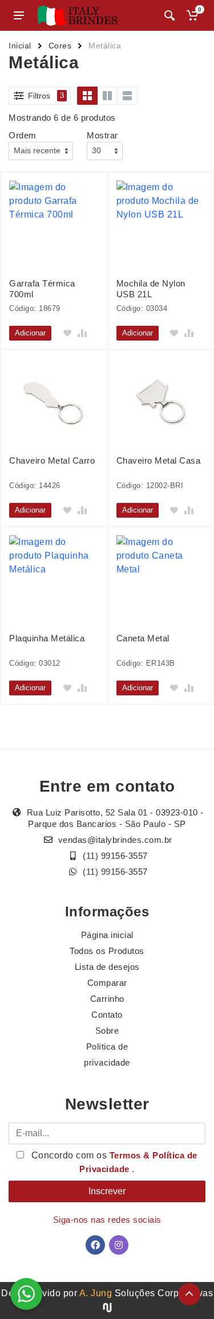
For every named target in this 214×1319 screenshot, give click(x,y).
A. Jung (95, 1293)
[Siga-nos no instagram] (118, 1245)
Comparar (107, 983)
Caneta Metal (142, 638)
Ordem (23, 135)
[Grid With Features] (107, 96)
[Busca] (169, 15)
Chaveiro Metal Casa (158, 460)
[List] (127, 96)
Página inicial (107, 935)
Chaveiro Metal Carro (52, 460)
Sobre (107, 1030)
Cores (60, 45)
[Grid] (87, 96)
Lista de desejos (107, 967)
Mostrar (102, 135)
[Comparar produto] (82, 333)
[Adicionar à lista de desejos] (67, 333)
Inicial (20, 45)
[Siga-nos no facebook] (95, 1245)
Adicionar (30, 333)
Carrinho (107, 998)
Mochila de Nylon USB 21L (150, 288)
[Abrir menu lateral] (19, 15)
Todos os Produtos (107, 951)
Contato (107, 1014)
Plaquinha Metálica (46, 638)
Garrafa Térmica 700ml (42, 288)
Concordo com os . (113, 1162)
